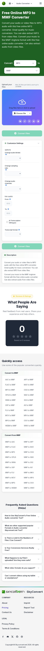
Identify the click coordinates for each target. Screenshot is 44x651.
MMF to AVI (28, 467)
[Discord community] (8, 637)
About (4, 603)
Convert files (24, 133)
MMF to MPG (10, 483)
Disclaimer (28, 612)
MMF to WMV (29, 488)
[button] (11, 3)
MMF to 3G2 (28, 462)
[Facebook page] (3, 637)
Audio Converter (23, 3)
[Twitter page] (12, 637)
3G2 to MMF (28, 400)
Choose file (21, 113)
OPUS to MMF (10, 395)
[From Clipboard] (38, 121)
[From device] (20, 121)
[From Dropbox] (29, 121)
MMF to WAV (29, 457)
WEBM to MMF (11, 426)
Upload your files (7, 86)
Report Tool (29, 607)
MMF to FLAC (10, 447)
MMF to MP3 (10, 452)
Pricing (5, 607)
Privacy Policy (8, 624)
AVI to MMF (28, 405)
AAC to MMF (10, 380)
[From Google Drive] (34, 121)
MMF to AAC (10, 442)
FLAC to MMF (10, 385)
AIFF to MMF (28, 380)
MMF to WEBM (11, 488)
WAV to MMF (29, 395)
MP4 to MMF (29, 415)
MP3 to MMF (10, 390)
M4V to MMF (29, 385)
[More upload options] (30, 113)
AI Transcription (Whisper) (14, 222)
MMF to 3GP (10, 467)
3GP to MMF (10, 405)
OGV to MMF (29, 421)
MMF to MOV (10, 478)
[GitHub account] (17, 637)
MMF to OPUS (10, 457)
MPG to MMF (10, 421)
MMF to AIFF (28, 442)
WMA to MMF (10, 400)
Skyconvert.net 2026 (23, 645)
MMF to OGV (29, 483)
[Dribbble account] (22, 637)
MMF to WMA (10, 462)
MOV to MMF (10, 415)
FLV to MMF (9, 410)
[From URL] (25, 121)
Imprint (27, 603)
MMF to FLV (9, 473)
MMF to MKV (29, 473)
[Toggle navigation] (41, 3)
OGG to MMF (29, 390)
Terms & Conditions (10, 628)
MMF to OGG (29, 452)
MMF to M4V (29, 447)
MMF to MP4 (29, 478)
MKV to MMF (29, 410)
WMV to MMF (29, 426)
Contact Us (6, 612)
